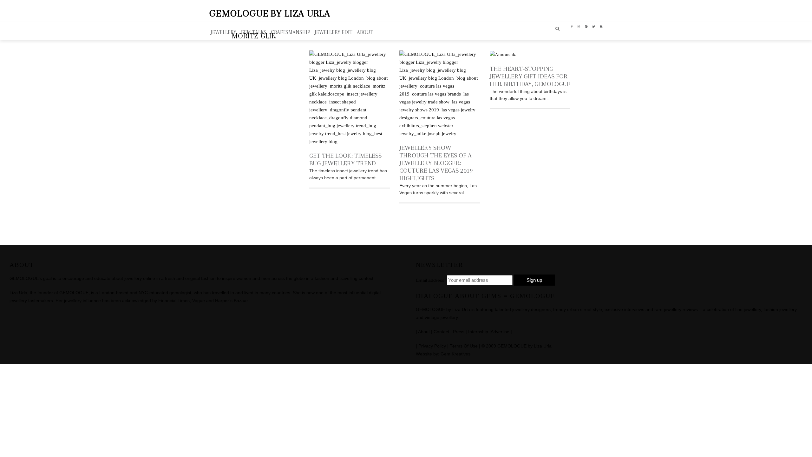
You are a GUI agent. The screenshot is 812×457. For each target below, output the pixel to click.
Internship (478, 331)
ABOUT (365, 32)
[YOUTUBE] (601, 26)
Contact (441, 331)
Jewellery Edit (333, 32)
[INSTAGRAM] (579, 26)
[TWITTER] (593, 26)
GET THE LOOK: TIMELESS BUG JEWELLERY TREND (345, 159)
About (424, 331)
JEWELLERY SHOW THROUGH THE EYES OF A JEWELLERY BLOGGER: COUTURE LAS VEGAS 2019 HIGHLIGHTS (436, 163)
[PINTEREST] (586, 26)
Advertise (500, 331)
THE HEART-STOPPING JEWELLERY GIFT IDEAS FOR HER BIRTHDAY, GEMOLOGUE (530, 76)
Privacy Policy (432, 346)
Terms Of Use (464, 346)
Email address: (431, 280)
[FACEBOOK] (572, 26)
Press (458, 331)
